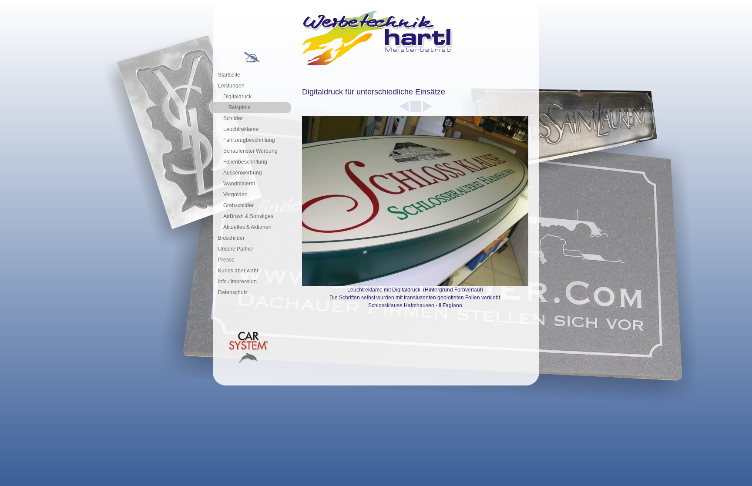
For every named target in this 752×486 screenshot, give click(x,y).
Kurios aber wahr (238, 271)
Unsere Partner (236, 249)
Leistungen (231, 86)
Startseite (229, 75)
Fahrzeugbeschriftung (249, 140)
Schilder (233, 118)
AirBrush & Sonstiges (248, 216)
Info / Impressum (237, 281)
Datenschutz (233, 292)
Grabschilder (238, 205)
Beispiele (239, 107)
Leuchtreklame (240, 129)
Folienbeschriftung (245, 162)
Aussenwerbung (242, 173)
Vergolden (235, 194)
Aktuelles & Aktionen (247, 227)
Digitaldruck (237, 97)
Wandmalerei (239, 184)
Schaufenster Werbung (250, 151)
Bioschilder (231, 238)
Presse (226, 260)
